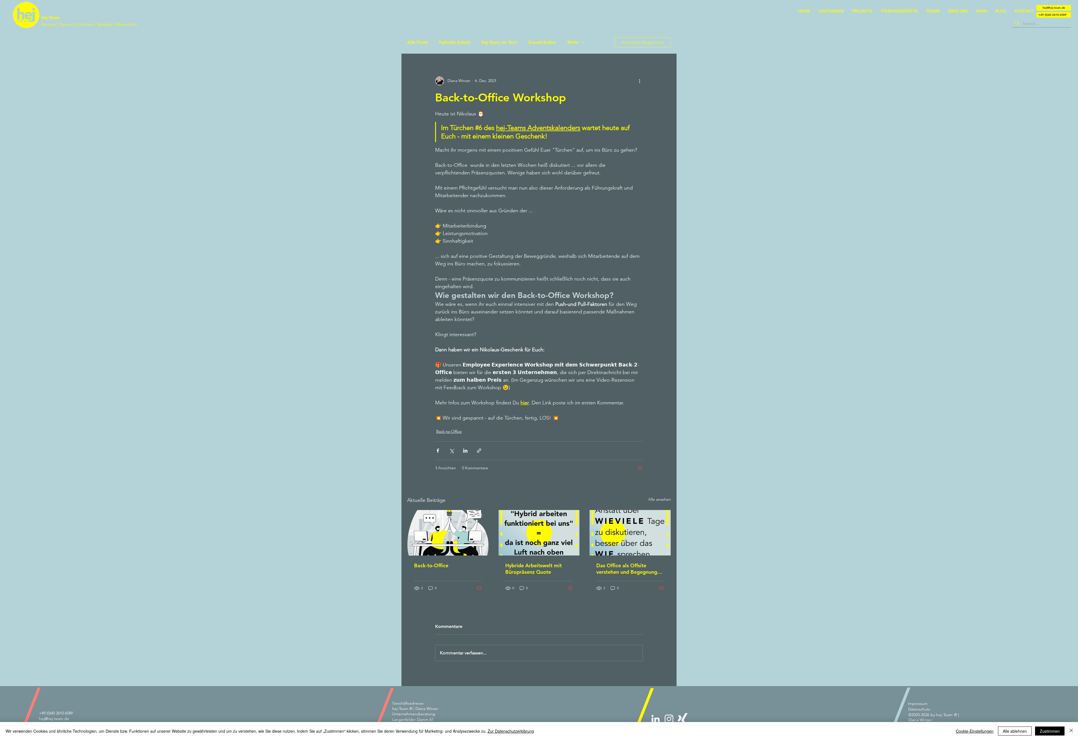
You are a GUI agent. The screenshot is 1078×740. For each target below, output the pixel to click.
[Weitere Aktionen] (639, 81)
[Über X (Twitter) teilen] (451, 450)
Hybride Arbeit (454, 42)
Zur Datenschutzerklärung (511, 731)
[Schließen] (1071, 731)
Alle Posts (417, 42)
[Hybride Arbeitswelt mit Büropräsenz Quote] (539, 532)
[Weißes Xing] (682, 719)
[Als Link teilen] (479, 450)
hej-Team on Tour (499, 42)
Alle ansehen (659, 499)
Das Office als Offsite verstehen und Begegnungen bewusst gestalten (629, 568)
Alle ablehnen (1015, 731)
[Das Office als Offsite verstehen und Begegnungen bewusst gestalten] (630, 532)
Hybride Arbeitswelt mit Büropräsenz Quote (533, 568)
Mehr (572, 42)
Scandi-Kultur (542, 42)
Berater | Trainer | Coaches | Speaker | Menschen (89, 24)
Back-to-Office (449, 431)
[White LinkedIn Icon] (655, 719)
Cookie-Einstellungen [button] (975, 731)
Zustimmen (1050, 731)
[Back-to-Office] (447, 532)
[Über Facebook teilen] (437, 450)
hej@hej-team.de (54, 718)
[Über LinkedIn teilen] (465, 450)
